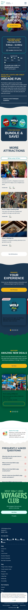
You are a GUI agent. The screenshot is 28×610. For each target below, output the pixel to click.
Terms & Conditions (15, 597)
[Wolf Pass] (14, 311)
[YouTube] (22, 539)
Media (2, 589)
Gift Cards (3, 571)
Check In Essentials (5, 558)
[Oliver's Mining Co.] (14, 234)
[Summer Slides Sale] (14, 390)
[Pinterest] (17, 539)
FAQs (2, 551)
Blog (2, 592)
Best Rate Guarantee (6, 560)
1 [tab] (10, 330)
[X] (13, 539)
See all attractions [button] (13, 254)
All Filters (18, 158)
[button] (25, 3)
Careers (3, 587)
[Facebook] (3, 539)
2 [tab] (12, 330)
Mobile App (3, 578)
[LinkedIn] (3, 542)
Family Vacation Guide (6, 569)
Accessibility (4, 581)
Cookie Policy (16, 596)
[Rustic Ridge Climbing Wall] (14, 205)
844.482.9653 (4, 536)
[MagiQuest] (14, 175)
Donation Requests (5, 555)
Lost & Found (4, 553)
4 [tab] (15, 330)
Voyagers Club (4, 573)
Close (13, 600)
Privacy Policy (22, 597)
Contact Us (3, 548)
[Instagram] (9, 539)
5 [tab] (17, 330)
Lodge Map (3, 576)
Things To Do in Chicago (6, 566)
